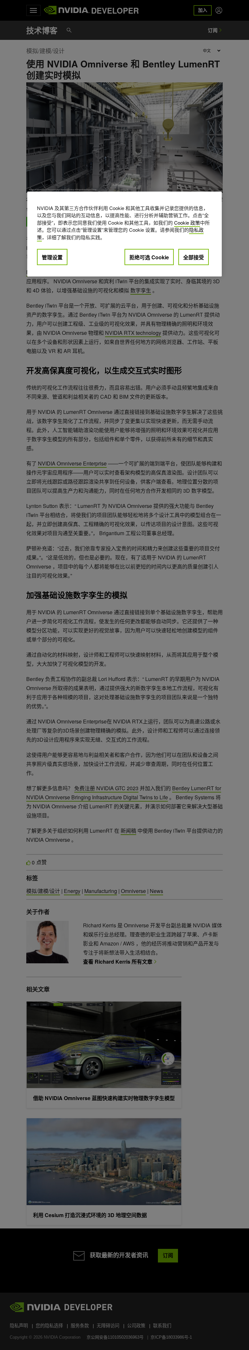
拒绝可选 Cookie (149, 257)
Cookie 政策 (187, 222)
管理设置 (52, 257)
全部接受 (193, 257)
